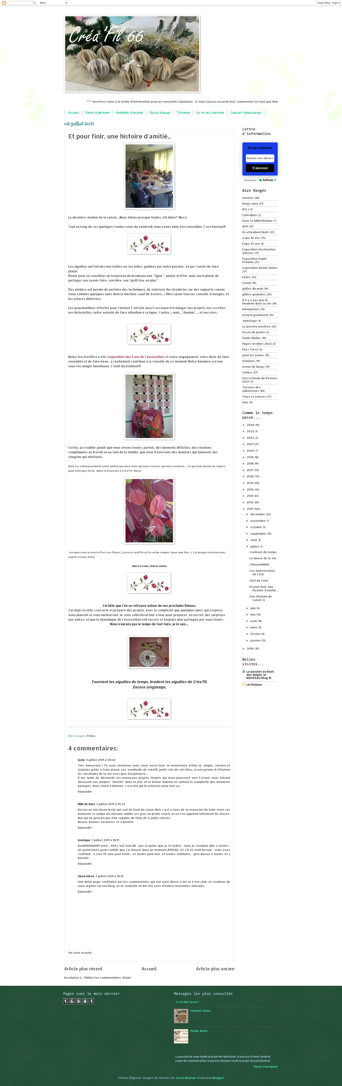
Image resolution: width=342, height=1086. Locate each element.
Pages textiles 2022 (257, 343)
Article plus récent (83, 968)
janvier (255, 640)
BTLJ (245, 209)
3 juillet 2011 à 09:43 (100, 760)
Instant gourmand (255, 315)
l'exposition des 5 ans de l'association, (135, 357)
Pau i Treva (250, 349)
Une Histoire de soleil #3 (261, 598)
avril (254, 621)
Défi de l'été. (259, 580)
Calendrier (249, 215)
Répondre (85, 791)
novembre (258, 521)
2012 (250, 502)
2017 (250, 470)
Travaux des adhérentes (251, 389)
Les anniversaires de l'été (262, 572)
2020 (251, 450)
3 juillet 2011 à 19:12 (109, 876)
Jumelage (249, 321)
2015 (250, 483)
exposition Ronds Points (259, 268)
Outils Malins (159, 112)
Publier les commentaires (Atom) (107, 977)
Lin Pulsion (254, 684)
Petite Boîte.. (199, 1031)
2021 (250, 444)
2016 (250, 476)
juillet (255, 546)
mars (254, 627)
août (254, 540)
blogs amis (250, 203)
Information (250, 309)
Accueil (73, 112)
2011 (250, 509)
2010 (251, 648)
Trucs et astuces (254, 396)
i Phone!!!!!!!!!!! (259, 564)
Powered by (250, 180)
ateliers (248, 198)
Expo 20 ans (251, 243)
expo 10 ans (251, 238)
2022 (251, 438)
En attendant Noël (255, 232)
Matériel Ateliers (129, 112)
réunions (248, 361)
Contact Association (246, 112)
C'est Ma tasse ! (187, 1002)
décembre (258, 514)
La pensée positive (256, 326)
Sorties (247, 372)
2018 (250, 463)
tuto (245, 402)
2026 (251, 425)
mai (253, 614)
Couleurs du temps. (263, 552)
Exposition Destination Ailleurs (259, 251)
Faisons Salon (200, 1011)
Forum (246, 283)
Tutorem (183, 112)
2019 (250, 457)
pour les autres (253, 355)
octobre (256, 527)
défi (245, 226)
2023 (251, 431)
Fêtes (91, 736)
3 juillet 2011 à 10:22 (110, 804)
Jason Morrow (185, 1078)
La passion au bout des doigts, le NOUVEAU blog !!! (260, 675)
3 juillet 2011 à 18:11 (105, 840)
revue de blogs (253, 366)
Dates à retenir (97, 112)
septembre (258, 533)
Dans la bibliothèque (257, 220)
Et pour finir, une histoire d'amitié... (264, 588)
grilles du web (252, 288)
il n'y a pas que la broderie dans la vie (256, 301)
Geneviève (86, 876)
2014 (250, 489)
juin (253, 608)
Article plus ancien (215, 968)
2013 (250, 496)
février (255, 634)
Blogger (218, 1078)
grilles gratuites (254, 294)
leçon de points (253, 332)
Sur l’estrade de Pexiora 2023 (259, 380)
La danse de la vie (263, 558)
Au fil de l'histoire (210, 112)
